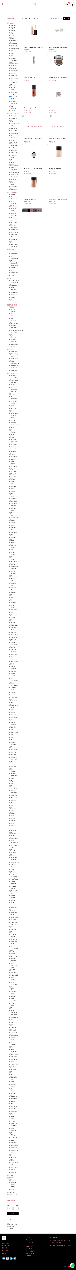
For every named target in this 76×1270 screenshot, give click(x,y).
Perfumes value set (14, 245)
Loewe (13, 735)
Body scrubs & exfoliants (14, 263)
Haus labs (14, 615)
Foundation (15, 63)
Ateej (13, 434)
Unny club (14, 1054)
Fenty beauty (13, 1050)
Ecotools (14, 576)
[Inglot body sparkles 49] (58, 126)
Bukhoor (14, 222)
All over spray (13, 210)
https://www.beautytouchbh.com (62, 1245)
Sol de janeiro (13, 1043)
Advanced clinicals (14, 381)
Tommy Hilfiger (13, 936)
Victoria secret (13, 904)
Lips (12, 38)
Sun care (14, 160)
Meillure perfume (14, 758)
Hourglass (14, 1167)
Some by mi (14, 1078)
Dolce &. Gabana (14, 529)
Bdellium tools (14, 943)
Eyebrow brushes (14, 336)
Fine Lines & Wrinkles (14, 176)
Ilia (12, 620)
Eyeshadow (15, 48)
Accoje (13, 408)
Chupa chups (13, 495)
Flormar (13, 602)
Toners (13, 147)
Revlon (13, 833)
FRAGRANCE (13, 192)
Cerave (13, 929)
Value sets (14, 1180)
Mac (12, 737)
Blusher (13, 68)
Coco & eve (13, 509)
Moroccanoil (15, 1017)
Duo (12, 540)
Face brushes (14, 319)
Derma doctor (13, 546)
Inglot (13, 664)
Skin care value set (14, 169)
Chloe (13, 491)
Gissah (13, 632)
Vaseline (14, 1109)
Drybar (13, 647)
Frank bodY (13, 606)
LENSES (11, 1175)
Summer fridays (14, 1134)
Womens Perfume (14, 214)
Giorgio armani (13, 651)
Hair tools (14, 292)
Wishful (13, 920)
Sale (12, 1189)
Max (17, 1205)
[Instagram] (8, 1258)
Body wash (14, 254)
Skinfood (14, 1027)
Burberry (14, 466)
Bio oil (13, 1074)
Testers (13, 111)
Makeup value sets (14, 102)
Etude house (13, 553)
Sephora (14, 1096)
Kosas (13, 622)
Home (28, 1237)
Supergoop (15, 1035)
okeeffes (14, 956)
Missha (13, 766)
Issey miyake (13, 675)
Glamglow (14, 640)
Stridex (13, 1072)
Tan (12, 275)
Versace (13, 910)
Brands (11, 373)
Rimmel (13, 830)
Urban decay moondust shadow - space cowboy (58, 108)
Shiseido (14, 852)
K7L (12, 1020)
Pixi (12, 823)
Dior (12, 525)
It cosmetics (14, 679)
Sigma (13, 855)
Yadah (13, 970)
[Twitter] (11, 1258)
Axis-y (13, 1155)
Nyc (12, 781)
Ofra (12, 813)
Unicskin (14, 1056)
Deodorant (14, 273)
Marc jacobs (13, 770)
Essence (14, 561)
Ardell (13, 420)
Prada (13, 821)
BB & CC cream (14, 93)
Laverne (13, 1143)
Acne (13, 162)
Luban (13, 194)
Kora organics (14, 983)
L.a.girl (13, 727)
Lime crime (14, 732)
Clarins (13, 498)
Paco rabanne (14, 827)
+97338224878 (57, 1243)
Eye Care (14, 131)
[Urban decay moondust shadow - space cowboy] (59, 96)
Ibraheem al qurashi (14, 684)
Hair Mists (14, 229)
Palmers (14, 1111)
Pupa (13, 818)
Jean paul (14, 697)
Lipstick (13, 25)
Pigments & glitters (14, 98)
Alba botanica (14, 398)
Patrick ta (14, 1148)
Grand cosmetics (14, 643)
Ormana (13, 800)
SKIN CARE (12, 114)
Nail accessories (15, 362)
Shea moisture (14, 1000)
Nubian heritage (14, 792)
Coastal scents (13, 514)
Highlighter (15, 70)
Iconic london (13, 668)
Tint (12, 35)
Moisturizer (15, 133)
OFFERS (12, 1178)
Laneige (13, 972)
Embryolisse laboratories (15, 568)
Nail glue (14, 370)
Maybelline (14, 749)
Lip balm (14, 128)
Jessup (13, 695)
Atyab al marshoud (14, 424)
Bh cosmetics (14, 947)
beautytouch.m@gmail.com (61, 1240)
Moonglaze (12, 1192)
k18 (12, 600)
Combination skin (15, 124)
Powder (13, 65)
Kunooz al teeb (14, 706)
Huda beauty (13, 658)
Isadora (13, 671)
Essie (13, 564)
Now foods (14, 795)
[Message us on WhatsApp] (72, 1265)
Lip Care (14, 121)
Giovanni (14, 637)
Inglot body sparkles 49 (57, 138)
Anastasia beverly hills (14, 416)
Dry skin (14, 116)
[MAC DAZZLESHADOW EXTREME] (34, 157)
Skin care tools (14, 156)
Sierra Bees (13, 1004)
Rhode (13, 1093)
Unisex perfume (14, 226)
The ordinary (14, 875)
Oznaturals (14, 808)
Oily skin (14, 118)
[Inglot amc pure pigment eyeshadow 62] (33, 126)
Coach (13, 520)
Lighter (13, 242)
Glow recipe (13, 1039)
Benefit (13, 459)
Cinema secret (13, 1085)
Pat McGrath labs (14, 965)
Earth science (13, 572)
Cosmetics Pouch (14, 345)
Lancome (14, 715)
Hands (13, 268)
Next (39, 210)
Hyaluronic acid (14, 183)
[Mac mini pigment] (34, 96)
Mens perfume (14, 219)
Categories (29, 1240)
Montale (13, 1030)
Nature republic (14, 787)
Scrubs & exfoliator (14, 144)
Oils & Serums (13, 137)
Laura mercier (13, 723)
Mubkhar (14, 206)
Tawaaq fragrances (14, 887)
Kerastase (14, 700)
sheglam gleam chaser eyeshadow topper (58, 47)
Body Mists (14, 232)
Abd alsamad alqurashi (14, 389)
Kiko (12, 710)
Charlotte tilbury (14, 993)
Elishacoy (14, 1059)
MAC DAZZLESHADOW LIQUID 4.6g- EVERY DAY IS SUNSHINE (33, 47)
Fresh (13, 595)
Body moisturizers (15, 257)
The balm (14, 872)
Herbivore (14, 661)
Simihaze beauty (14, 859)
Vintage (13, 1067)
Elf (12, 550)
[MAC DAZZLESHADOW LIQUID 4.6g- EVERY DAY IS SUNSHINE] (34, 35)
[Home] (35, 4)
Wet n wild (14, 917)
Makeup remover (14, 59)
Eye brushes (14, 315)
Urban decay (13, 897)
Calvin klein (13, 483)
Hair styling (13, 289)
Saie (12, 1140)
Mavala (13, 755)
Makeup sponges (14, 340)
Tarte (13, 1047)
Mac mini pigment (30, 108)
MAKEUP (12, 23)
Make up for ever (14, 743)
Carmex (13, 476)
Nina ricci (14, 798)
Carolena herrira (14, 505)
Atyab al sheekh (13, 448)
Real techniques (15, 842)
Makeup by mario (14, 1151)
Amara (13, 427)
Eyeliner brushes (14, 327)
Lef (12, 729)
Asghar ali (14, 975)
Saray (13, 850)
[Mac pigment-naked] (59, 157)
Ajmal (13, 394)
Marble (13, 752)
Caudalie (14, 486)
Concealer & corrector (14, 80)
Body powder (13, 202)
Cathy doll (14, 1145)
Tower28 (14, 1137)
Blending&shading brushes (17, 331)
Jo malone (14, 1032)
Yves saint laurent (14, 923)
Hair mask (14, 295)
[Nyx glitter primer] (34, 65)
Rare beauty (13, 1090)
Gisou (13, 1170)
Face (12, 56)
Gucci (13, 612)
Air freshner (14, 198)
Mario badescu (14, 775)
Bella (12, 1082)
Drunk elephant (14, 1129)
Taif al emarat (13, 883)
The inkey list (14, 1164)
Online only (13, 1195)
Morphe (13, 740)
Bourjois (14, 456)
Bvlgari (13, 474)
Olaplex (13, 951)
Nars (12, 783)
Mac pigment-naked (55, 169)
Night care (14, 165)
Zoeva (13, 927)
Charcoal (14, 239)
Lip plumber (14, 107)
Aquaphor (14, 444)
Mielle (13, 1104)
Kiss (12, 1062)
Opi (12, 805)
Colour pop (15, 517)
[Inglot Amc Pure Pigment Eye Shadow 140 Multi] (58, 186)
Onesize (14, 803)
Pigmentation (15, 172)
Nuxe (13, 953)
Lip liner (13, 33)
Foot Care (14, 153)
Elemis (13, 542)
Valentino (14, 907)
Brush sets (14, 323)
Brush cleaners (14, 310)
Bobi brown (13, 463)
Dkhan (13, 535)
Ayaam (13, 454)
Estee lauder (13, 580)
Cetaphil (14, 1106)
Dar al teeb (14, 532)
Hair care (14, 285)
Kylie (12, 702)
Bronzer (13, 73)
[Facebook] (15, 1258)
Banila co (14, 939)
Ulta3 (13, 900)
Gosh (13, 617)
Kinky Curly (13, 979)
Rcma (13, 835)
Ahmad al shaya (14, 402)
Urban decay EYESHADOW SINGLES (58, 77)
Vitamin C (14, 179)
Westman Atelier (14, 913)
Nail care (14, 351)
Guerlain (14, 654)
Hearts (13, 1172)
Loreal (13, 720)
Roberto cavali (14, 846)
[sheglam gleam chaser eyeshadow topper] (58, 35)
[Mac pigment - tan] (34, 187)
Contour (14, 76)
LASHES (14, 51)
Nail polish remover (14, 367)
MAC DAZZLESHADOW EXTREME (33, 169)
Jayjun (13, 692)
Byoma (13, 469)
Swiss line (14, 1064)
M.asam (13, 747)
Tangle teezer (13, 866)
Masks (13, 140)
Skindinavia (15, 862)
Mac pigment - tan (30, 199)
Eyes (12, 53)
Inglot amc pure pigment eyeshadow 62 (33, 138)
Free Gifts (14, 1157)
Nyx (12, 778)
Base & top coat (14, 355)
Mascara (14, 43)
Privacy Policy (30, 1251)
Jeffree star (13, 689)
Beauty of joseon (14, 1125)
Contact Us (29, 1242)
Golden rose (13, 629)
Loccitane (14, 717)
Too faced (14, 879)
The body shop (14, 892)
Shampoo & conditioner (15, 281)
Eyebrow (14, 45)
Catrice (13, 522)
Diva (12, 1160)
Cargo (13, 489)
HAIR (10, 278)
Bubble (13, 471)
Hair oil (13, 297)
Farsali (13, 592)
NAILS (11, 349)
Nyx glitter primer (30, 77)
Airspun (13, 385)
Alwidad (13, 411)
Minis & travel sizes (13, 1185)
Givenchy (14, 610)
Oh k (12, 810)
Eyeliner (14, 40)
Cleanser (14, 150)
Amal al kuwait (13, 431)
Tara (12, 869)
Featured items (12, 1228)
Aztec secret (13, 1117)
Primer (13, 85)
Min (8, 1205)
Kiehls (13, 712)
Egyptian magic (14, 558)
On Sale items (13, 1224)
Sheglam (14, 1098)
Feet (12, 270)
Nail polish (14, 358)
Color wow (14, 1114)
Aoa (12, 437)
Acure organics (14, 376)
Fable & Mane (13, 584)
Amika (13, 406)
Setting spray (13, 89)
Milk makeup (13, 763)
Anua (13, 1121)
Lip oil (13, 30)
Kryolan (13, 1069)
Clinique (14, 501)
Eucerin (13, 1008)
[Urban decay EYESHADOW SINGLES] (59, 65)
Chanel (13, 479)
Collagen (14, 186)
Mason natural (13, 960)
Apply (13, 1213)
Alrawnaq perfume (14, 441)
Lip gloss (14, 28)
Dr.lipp (13, 537)
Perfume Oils (14, 236)
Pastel (13, 815)
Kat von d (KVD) (14, 988)
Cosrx (13, 1101)
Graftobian (14, 635)
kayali (13, 597)
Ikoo (12, 1022)
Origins (13, 996)
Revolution (14, 838)
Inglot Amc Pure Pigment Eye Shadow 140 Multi (58, 199)
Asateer (13, 451)
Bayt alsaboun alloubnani (14, 1013)
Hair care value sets (14, 301)
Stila (12, 932)
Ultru (12, 1025)
